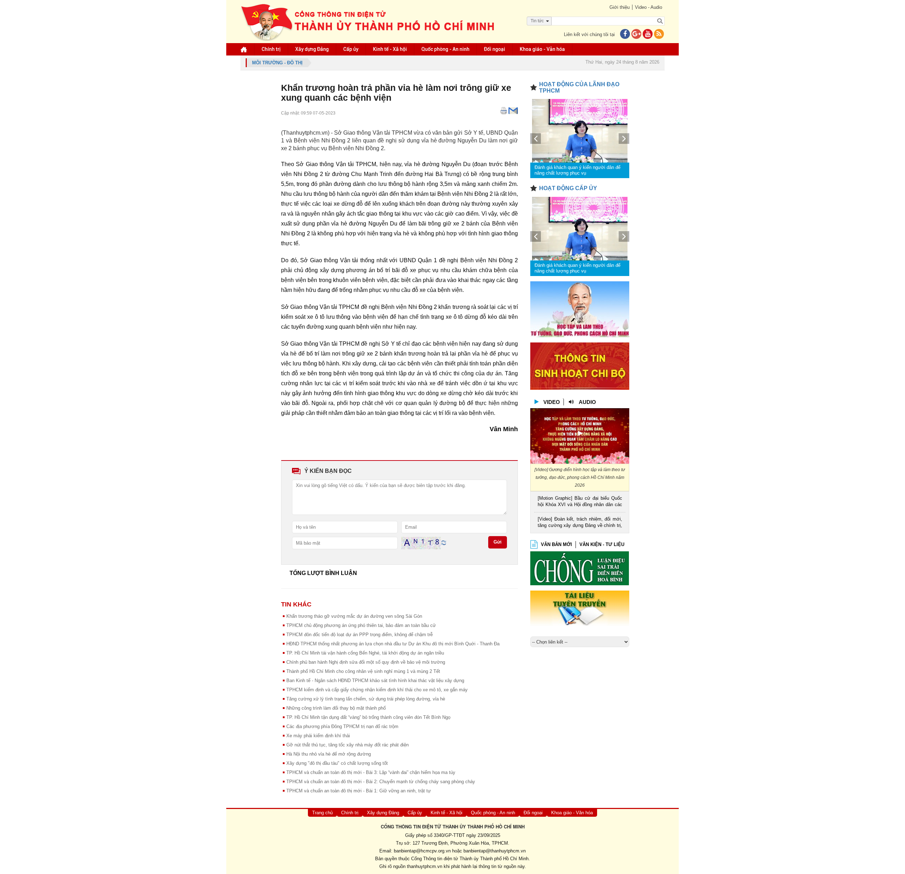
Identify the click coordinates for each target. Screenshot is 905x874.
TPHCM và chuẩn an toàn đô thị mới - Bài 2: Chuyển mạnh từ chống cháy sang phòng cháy (380, 781)
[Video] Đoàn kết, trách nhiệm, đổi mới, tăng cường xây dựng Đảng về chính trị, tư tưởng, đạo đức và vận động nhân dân (580, 522)
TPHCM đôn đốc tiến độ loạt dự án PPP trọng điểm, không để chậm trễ (359, 634)
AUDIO (587, 402)
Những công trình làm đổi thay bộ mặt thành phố (336, 708)
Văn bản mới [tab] (556, 544)
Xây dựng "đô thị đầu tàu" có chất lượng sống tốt (337, 763)
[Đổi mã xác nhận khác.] (443, 542)
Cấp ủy (350, 49)
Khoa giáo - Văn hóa (542, 49)
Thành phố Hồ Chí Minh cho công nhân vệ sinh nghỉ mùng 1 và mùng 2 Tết (363, 671)
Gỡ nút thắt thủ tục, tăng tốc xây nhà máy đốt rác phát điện (347, 744)
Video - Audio (648, 7)
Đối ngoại (494, 49)
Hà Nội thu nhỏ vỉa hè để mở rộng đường (328, 754)
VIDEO (551, 402)
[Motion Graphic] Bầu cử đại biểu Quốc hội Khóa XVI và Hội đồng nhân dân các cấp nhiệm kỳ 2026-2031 (580, 502)
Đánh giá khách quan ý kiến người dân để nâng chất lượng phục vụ (577, 170)
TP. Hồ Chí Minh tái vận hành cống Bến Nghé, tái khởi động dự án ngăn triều (365, 653)
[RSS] (659, 34)
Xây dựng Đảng (312, 49)
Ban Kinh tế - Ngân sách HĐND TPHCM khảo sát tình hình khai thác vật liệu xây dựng (375, 680)
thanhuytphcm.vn (424, 866)
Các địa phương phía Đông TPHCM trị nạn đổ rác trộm (342, 726)
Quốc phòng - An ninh (445, 49)
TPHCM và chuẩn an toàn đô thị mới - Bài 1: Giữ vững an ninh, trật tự (358, 790)
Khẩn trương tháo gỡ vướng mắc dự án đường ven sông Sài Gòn (354, 616)
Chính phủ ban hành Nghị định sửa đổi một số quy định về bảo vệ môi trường (365, 662)
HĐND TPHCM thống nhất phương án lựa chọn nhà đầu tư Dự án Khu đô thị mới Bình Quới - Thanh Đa (393, 643)
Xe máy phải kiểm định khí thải (318, 735)
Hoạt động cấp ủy (568, 188)
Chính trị (271, 49)
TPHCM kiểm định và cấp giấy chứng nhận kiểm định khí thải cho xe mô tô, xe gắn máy (377, 689)
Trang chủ (322, 812)
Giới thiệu (619, 7)
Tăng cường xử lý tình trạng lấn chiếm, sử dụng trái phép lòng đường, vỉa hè (365, 699)
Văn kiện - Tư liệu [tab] (601, 544)
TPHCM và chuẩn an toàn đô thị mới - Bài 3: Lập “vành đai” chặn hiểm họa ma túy (370, 772)
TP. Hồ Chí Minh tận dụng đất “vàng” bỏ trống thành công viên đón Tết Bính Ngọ (368, 717)
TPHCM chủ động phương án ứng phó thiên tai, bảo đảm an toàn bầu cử (361, 625)
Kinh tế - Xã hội (390, 49)
